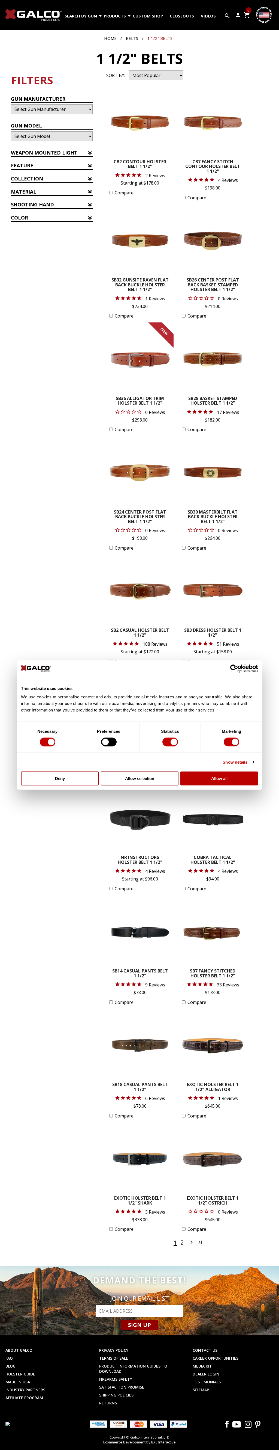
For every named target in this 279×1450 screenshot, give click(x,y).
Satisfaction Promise (121, 1387)
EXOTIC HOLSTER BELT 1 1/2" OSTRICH (213, 1201)
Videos (208, 16)
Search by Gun (81, 16)
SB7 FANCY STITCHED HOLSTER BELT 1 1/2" (212, 974)
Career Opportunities (215, 1358)
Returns (108, 1402)
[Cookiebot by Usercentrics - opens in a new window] (234, 668)
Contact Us (205, 1350)
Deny (60, 778)
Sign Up (139, 1325)
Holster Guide (20, 1374)
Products (115, 16)
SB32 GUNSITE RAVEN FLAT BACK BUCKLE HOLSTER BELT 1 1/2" (140, 285)
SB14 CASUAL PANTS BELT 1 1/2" (140, 974)
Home (110, 38)
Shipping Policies (116, 1395)
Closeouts (182, 16)
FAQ (9, 1358)
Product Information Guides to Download (133, 1368)
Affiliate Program (24, 1397)
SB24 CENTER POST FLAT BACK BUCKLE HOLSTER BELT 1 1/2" (140, 517)
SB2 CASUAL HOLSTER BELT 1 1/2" (140, 633)
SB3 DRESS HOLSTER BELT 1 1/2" (212, 633)
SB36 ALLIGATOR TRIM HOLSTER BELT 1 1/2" (140, 401)
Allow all (219, 778)
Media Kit (202, 1366)
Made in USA (17, 1381)
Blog (10, 1366)
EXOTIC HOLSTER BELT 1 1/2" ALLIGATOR (213, 1087)
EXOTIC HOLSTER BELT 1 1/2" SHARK (140, 1201)
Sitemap (201, 1389)
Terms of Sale (113, 1358)
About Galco (18, 1350)
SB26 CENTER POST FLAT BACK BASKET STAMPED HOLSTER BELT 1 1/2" (213, 285)
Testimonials (207, 1381)
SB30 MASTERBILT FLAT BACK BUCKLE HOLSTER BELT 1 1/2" (213, 517)
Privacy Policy (113, 1350)
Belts (132, 38)
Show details (235, 762)
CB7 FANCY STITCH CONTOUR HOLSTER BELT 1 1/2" (212, 166)
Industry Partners (25, 1389)
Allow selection (139, 778)
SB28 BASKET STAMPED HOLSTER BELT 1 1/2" (212, 401)
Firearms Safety (115, 1379)
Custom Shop (148, 16)
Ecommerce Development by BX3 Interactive (139, 1442)
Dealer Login (206, 1374)
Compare (124, 193)
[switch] (109, 741)
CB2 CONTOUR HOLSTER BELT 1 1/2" (140, 164)
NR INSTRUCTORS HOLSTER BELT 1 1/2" (140, 860)
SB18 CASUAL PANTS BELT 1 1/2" (140, 1087)
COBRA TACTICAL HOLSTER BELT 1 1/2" (212, 860)
